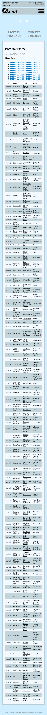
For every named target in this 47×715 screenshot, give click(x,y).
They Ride (26, 691)
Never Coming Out (27, 418)
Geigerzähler (27, 275)
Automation (9, 54)
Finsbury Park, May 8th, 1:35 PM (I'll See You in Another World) (27, 124)
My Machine (27, 223)
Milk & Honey (25, 591)
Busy (25, 134)
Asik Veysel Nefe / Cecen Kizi (27, 506)
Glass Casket (25, 174)
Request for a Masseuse (27, 620)
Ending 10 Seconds (26, 91)
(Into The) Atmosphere (27, 695)
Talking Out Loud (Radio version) (27, 370)
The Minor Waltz (26, 349)
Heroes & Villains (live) (27, 686)
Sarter (25, 99)
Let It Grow (27, 410)
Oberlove (26, 326)
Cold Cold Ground (26, 513)
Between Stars (26, 206)
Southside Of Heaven (26, 532)
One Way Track (26, 355)
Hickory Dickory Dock (39, 3)
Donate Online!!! (34, 34)
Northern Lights (26, 682)
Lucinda (25, 643)
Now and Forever (26, 359)
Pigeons (26, 570)
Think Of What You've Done (27, 554)
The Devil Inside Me (26, 587)
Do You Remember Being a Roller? (26, 676)
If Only (25, 344)
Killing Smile (27, 227)
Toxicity (25, 636)
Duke (25, 662)
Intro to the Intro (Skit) (26, 115)
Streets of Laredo (26, 463)
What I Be (26, 280)
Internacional (27, 309)
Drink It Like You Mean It (27, 519)
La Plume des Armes (26, 659)
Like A (25, 296)
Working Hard (26, 578)
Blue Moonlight (26, 561)
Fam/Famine (27, 314)
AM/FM (25, 596)
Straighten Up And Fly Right (27, 456)
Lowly (25, 220)
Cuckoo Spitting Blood (25, 625)
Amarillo (26, 171)
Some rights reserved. (28, 712)
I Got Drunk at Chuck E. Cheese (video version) (27, 187)
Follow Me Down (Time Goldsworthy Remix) (27, 195)
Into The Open (26, 422)
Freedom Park (26, 528)
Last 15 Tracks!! (14, 34)
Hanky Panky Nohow (25, 257)
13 (24, 245)
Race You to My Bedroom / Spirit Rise (27, 211)
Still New (26, 574)
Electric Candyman (26, 167)
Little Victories (26, 537)
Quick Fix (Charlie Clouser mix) (27, 157)
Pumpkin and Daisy (26, 524)
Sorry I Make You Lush (26, 179)
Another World (25, 610)
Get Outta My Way (26, 95)
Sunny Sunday (25, 340)
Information (27, 235)
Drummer (26, 238)
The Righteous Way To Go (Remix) (27, 303)
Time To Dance (26, 241)
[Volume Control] (27, 20)
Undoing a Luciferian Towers (26, 290)
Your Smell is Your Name (26, 602)
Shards (25, 606)
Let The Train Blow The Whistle (27, 548)
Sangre (25, 377)
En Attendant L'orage (26, 653)
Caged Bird (27, 383)
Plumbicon (26, 248)
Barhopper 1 (27, 103)
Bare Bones (27, 271)
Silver (25, 630)
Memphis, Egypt (26, 364)
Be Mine (26, 153)
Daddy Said (27, 450)
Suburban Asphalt (26, 615)
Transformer (27, 319)
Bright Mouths (25, 699)
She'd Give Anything (26, 440)
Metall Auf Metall (26, 201)
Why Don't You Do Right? (26, 542)
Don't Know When (27, 482)
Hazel (25, 322)
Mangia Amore (25, 86)
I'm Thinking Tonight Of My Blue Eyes (27, 428)
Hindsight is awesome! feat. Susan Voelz (27, 146)
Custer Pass (27, 392)
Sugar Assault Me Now (27, 647)
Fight (25, 666)
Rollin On (26, 387)
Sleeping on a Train (27, 469)
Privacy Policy (38, 712)
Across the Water (26, 405)
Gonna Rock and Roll (27, 414)
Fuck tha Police (26, 109)
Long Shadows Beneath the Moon (27, 264)
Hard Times (27, 495)
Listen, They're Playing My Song (27, 488)
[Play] (20, 20)
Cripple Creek (25, 435)
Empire (25, 670)
